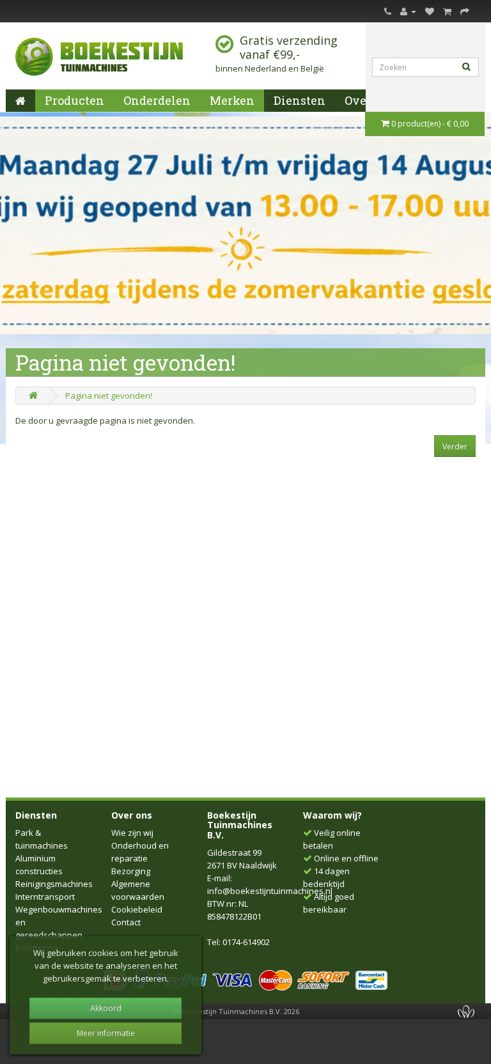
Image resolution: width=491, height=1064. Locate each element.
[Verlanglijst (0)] (429, 10)
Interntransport (45, 896)
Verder (454, 446)
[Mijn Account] (408, 10)
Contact (126, 922)
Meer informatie (106, 1033)
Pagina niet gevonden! (108, 395)
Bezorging (130, 871)
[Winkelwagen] (447, 10)
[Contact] (387, 10)
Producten (74, 100)
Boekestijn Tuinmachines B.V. (239, 825)
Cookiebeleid (136, 909)
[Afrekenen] (464, 10)
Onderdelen (157, 100)
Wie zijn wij (132, 832)
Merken (232, 100)
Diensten (299, 100)
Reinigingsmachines (54, 884)
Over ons (131, 815)
